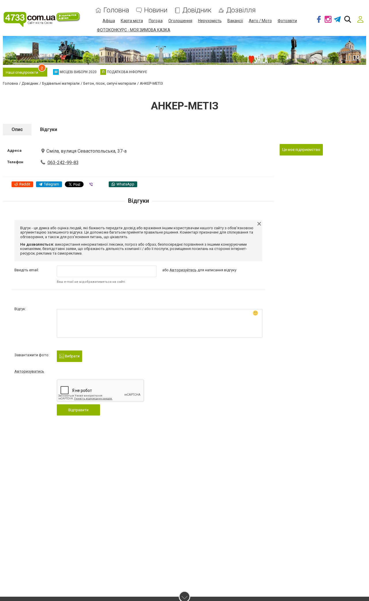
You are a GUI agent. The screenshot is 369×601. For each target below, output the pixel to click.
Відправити (78, 410)
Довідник (196, 10)
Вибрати (72, 356)
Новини (155, 10)
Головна (116, 10)
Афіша (109, 20)
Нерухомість (210, 20)
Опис (17, 129)
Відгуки (48, 129)
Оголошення (180, 20)
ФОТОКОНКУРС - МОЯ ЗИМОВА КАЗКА (133, 30)
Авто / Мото (260, 20)
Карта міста (132, 20)
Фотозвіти (287, 20)
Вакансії (235, 20)
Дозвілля (241, 10)
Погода (156, 20)
